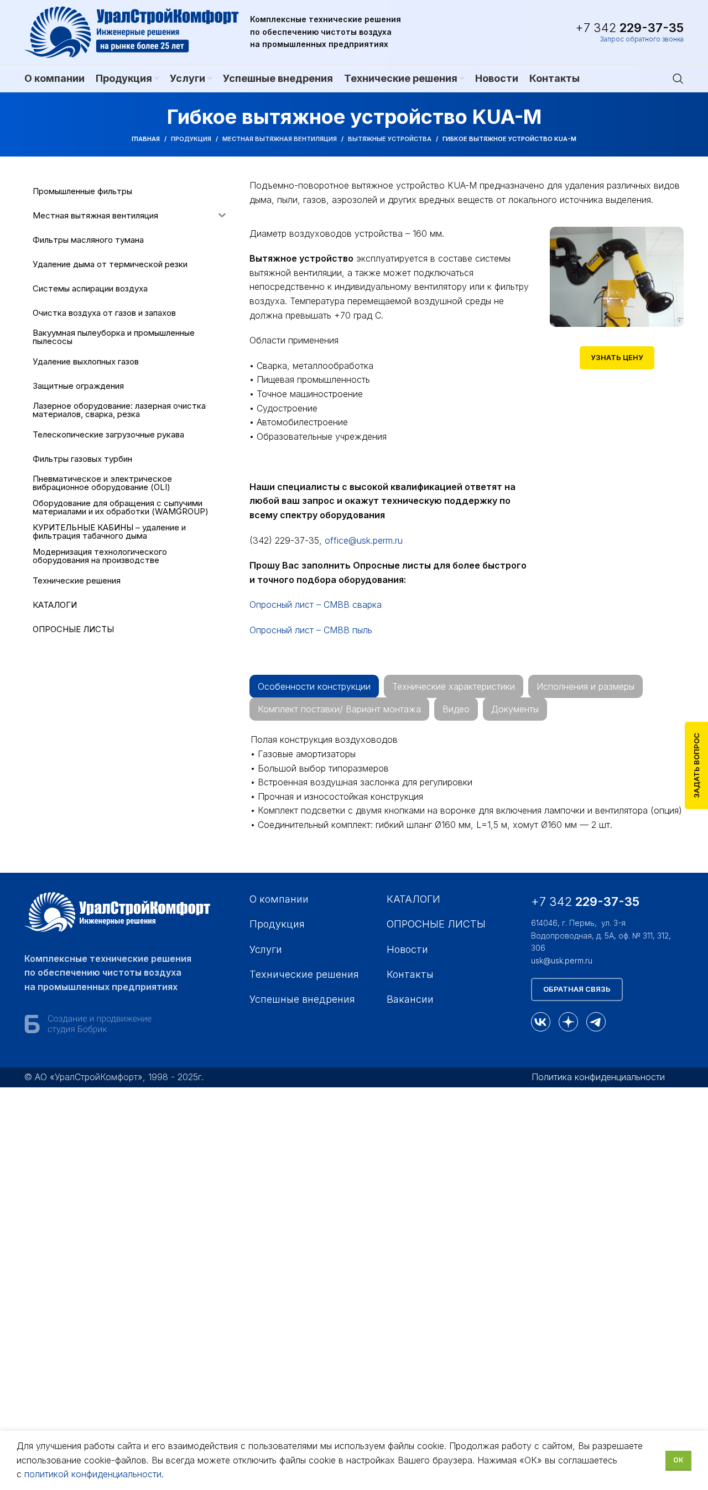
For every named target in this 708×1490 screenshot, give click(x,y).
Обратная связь (577, 988)
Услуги (265, 949)
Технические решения (304, 974)
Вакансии (410, 999)
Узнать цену (617, 357)
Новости (407, 949)
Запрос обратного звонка (642, 39)
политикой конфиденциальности (93, 1473)
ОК (678, 1460)
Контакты (410, 974)
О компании (279, 899)
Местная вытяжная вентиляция (279, 139)
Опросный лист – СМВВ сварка (315, 604)
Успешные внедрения (302, 999)
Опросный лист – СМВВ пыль (310, 629)
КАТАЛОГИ (413, 899)
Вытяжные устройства (389, 139)
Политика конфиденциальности (598, 1076)
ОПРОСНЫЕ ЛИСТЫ (436, 924)
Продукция (191, 139)
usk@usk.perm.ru (561, 960)
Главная (146, 139)
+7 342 (629, 27)
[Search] (678, 78)
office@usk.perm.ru (364, 540)
